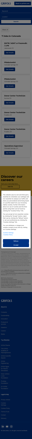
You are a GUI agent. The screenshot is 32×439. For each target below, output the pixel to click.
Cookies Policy (8, 235)
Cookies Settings (8, 233)
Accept (16, 245)
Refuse (16, 241)
